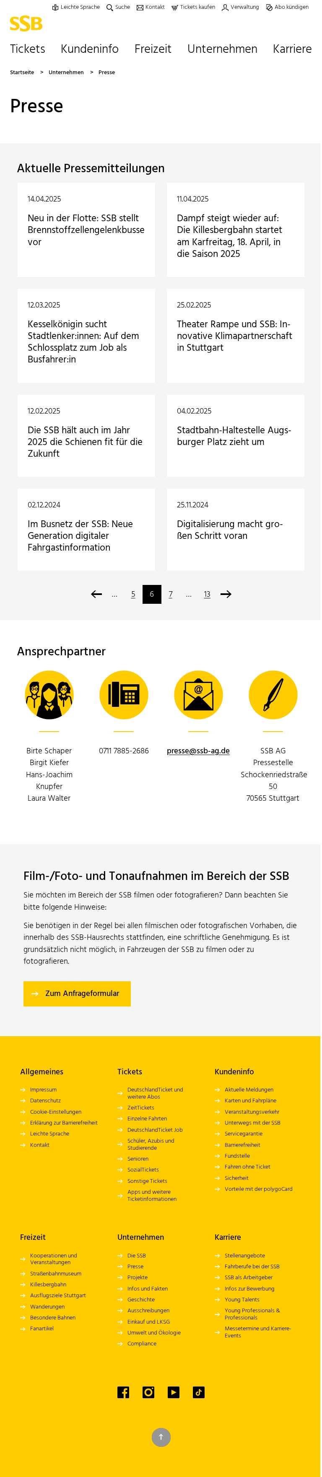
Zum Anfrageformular (82, 994)
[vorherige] (96, 594)
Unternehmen (66, 73)
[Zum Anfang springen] (161, 1437)
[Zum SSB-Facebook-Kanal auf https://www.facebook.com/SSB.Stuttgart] (123, 1392)
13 (207, 594)
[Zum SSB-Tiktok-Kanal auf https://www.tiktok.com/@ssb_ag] (199, 1392)
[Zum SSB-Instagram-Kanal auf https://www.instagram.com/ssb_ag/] (148, 1392)
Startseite (22, 73)
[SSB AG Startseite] (28, 23)
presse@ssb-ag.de (198, 751)
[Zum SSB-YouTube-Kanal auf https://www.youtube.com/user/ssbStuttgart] (173, 1392)
